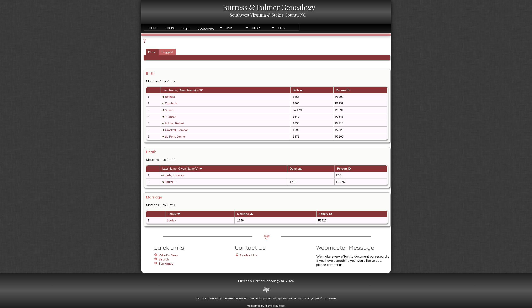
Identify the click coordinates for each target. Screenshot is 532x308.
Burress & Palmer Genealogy (269, 7)
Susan (169, 110)
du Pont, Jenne (175, 136)
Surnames (166, 263)
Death (294, 168)
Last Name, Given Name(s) (181, 90)
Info (281, 28)
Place (152, 52)
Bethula (170, 96)
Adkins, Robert (174, 123)
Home (153, 28)
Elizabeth (171, 103)
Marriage (243, 213)
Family (172, 213)
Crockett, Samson (176, 130)
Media (256, 28)
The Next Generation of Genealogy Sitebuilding (251, 298)
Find (229, 28)
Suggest (167, 52)
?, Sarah (170, 116)
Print (186, 28)
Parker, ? (170, 181)
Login (170, 28)
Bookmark (206, 28)
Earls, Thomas (174, 175)
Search (164, 259)
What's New (168, 255)
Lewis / (172, 220)
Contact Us (248, 255)
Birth (296, 90)
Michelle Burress (275, 305)
